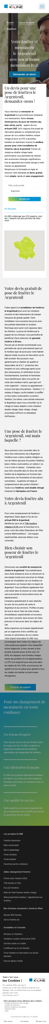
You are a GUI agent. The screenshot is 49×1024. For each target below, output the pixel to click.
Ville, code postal (16, 185)
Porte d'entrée (10, 854)
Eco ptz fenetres (11, 888)
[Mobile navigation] (42, 6)
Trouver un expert (26, 22)
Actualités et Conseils (14, 927)
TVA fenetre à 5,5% (12, 883)
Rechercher (24, 199)
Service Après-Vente (13, 961)
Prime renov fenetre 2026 (15, 878)
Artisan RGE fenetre (13, 915)
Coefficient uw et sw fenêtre (16, 948)
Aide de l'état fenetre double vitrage (20, 892)
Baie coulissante (11, 845)
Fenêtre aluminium (12, 840)
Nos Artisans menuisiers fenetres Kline (23, 908)
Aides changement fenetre (17, 872)
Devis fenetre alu (11, 919)
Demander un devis (24, 74)
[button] (31, 256)
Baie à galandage (11, 850)
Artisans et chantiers (13, 934)
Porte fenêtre (10, 859)
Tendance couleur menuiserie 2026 (20, 939)
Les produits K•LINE (13, 834)
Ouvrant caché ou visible (15, 943)
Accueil (10, 22)
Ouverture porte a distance (16, 864)
